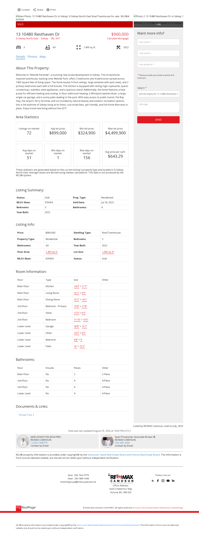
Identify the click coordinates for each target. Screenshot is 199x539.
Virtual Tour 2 (26, 414)
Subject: (141, 87)
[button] (152, 480)
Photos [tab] (32, 57)
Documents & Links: (32, 406)
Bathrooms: (25, 359)
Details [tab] (20, 57)
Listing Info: (25, 224)
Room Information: (31, 271)
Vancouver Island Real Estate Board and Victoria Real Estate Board (124, 454)
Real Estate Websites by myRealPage (165, 508)
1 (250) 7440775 (38, 442)
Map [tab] (43, 57)
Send (158, 119)
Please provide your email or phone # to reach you (155, 76)
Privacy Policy (140, 508)
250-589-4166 (122, 442)
